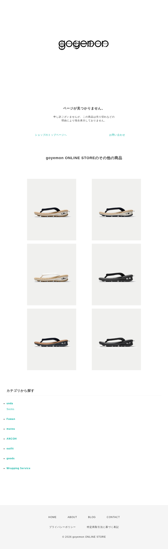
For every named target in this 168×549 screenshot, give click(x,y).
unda (10, 403)
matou (11, 428)
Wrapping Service (19, 468)
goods (11, 458)
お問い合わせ (117, 134)
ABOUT (72, 517)
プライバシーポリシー (62, 527)
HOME (52, 517)
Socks (10, 409)
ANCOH (12, 438)
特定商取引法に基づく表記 (103, 527)
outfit (10, 448)
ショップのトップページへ (51, 134)
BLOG (92, 517)
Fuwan (11, 419)
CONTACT (113, 517)
